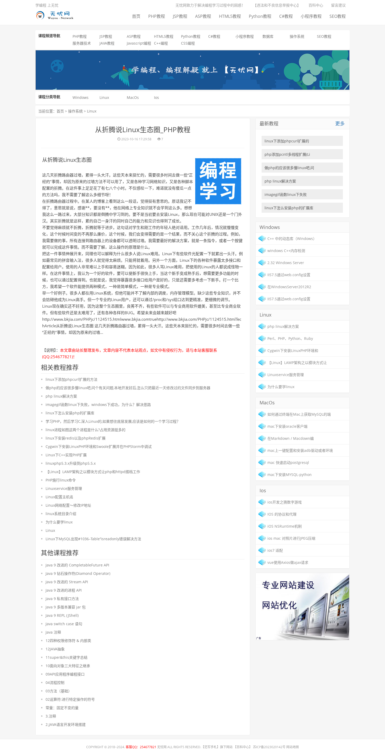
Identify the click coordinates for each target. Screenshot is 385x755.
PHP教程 (156, 16)
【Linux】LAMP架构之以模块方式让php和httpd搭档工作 (93, 471)
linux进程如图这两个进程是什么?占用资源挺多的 (85, 429)
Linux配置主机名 (59, 496)
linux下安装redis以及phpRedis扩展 (76, 438)
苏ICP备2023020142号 (269, 747)
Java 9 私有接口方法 (62, 598)
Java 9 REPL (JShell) (62, 615)
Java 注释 (53, 632)
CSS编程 (188, 43)
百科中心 (316, 5)
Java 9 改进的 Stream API (67, 581)
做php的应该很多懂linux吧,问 (289, 167)
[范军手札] (302, 606)
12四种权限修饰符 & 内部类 (68, 640)
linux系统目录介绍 (61, 513)
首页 (136, 16)
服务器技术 (82, 43)
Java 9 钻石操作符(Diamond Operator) (78, 573)
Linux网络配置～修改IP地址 (68, 505)
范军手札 (210, 747)
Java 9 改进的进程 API (64, 590)
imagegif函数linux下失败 (286, 194)
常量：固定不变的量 (62, 707)
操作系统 (297, 36)
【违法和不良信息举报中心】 (277, 5)
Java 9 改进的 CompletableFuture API (77, 565)
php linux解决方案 (61, 396)
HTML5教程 (230, 16)
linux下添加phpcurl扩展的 (287, 140)
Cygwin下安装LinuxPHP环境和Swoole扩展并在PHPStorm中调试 (99, 446)
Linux (104, 97)
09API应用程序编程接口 (65, 674)
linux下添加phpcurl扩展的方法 (71, 379)
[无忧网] (56, 14)
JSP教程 (180, 16)
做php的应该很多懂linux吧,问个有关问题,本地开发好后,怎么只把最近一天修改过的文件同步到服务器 (128, 387)
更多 (340, 123)
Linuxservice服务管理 (64, 488)
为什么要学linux (59, 522)
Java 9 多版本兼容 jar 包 (66, 606)
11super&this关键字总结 (66, 657)
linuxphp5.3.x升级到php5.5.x (71, 463)
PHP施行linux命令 (61, 480)
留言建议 (338, 5)
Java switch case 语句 (64, 623)
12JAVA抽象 (55, 648)
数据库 (267, 36)
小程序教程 (311, 16)
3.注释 (51, 716)
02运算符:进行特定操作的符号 (70, 699)
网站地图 (292, 747)
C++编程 (161, 43)
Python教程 (260, 16)
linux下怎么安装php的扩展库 (70, 412)
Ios (156, 97)
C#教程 (286, 16)
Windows (81, 97)
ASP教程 (203, 16)
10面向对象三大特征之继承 (68, 665)
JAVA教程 (107, 43)
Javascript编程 (139, 43)
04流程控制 (55, 682)
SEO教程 (337, 16)
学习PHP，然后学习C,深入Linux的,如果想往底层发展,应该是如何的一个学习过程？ (113, 421)
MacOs (133, 97)
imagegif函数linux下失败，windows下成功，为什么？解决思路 (98, 404)
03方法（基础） (59, 690)
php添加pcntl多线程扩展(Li (287, 154)
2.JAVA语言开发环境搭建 (66, 724)
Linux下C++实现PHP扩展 (66, 454)
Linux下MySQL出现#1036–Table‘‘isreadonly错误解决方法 (93, 538)
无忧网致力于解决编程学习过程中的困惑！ (210, 5)
